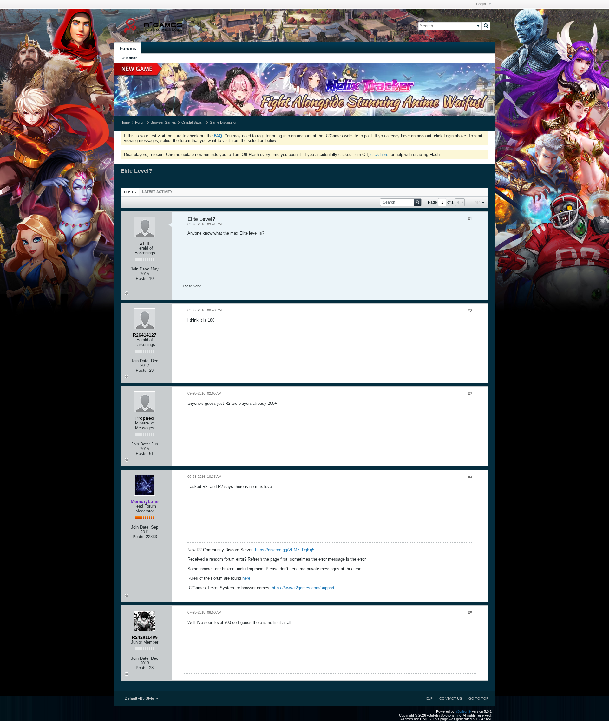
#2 (470, 311)
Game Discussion (223, 122)
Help (428, 698)
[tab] (130, 192)
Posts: (142, 278)
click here (379, 154)
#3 (470, 394)
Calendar (129, 58)
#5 (470, 613)
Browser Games (163, 122)
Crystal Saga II (192, 122)
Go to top (478, 698)
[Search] (485, 26)
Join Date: (140, 269)
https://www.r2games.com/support (303, 587)
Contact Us (450, 698)
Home (125, 122)
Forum (140, 122)
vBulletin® (463, 711)
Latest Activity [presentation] (157, 192)
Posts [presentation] (130, 192)
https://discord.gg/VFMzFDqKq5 (284, 549)
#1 (470, 219)
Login (481, 4)
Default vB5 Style (140, 698)
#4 (470, 477)
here (246, 578)
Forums (128, 48)
